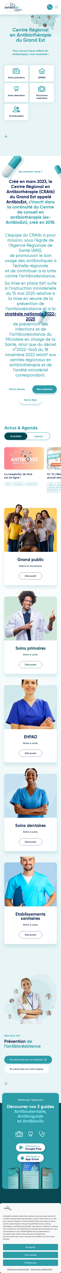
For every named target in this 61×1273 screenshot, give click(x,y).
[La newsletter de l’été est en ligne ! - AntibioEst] (24, 458)
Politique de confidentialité (18, 1269)
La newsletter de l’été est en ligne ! (18, 475)
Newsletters (32, 484)
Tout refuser (30, 1255)
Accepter (30, 1247)
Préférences (30, 1263)
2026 (8, 484)
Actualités (18, 484)
